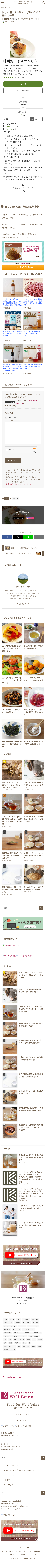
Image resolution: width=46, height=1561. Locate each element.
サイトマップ (8, 1485)
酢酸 (39, 1346)
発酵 (5, 1343)
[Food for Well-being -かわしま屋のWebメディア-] (23, 2)
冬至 (5, 1339)
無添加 (28, 1339)
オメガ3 (35, 1322)
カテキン (6, 1326)
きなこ (18, 1319)
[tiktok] (26, 1303)
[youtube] (28, 1303)
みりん (9, 129)
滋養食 (16, 1339)
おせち (12, 1319)
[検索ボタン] (43, 2)
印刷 (24, 84)
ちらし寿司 (35, 1319)
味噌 (8, 126)
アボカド (17, 1322)
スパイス (13, 1326)
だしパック (26, 1319)
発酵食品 (14, 19)
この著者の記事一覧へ (23, 604)
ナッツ (30, 1326)
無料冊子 (6, 1480)
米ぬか (25, 1343)
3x (40, 119)
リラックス (23, 1336)
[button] (4, 77)
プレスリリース (9, 1475)
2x (36, 119)
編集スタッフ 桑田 (23, 587)
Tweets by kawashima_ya (12, 1377)
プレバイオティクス (28, 1329)
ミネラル (6, 1336)
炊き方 (22, 1339)
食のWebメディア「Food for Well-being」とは (19, 1470)
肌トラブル (26, 1346)
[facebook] (17, 1303)
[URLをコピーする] (39, 537)
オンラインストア (23, 1414)
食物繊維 (6, 1349)
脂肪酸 (34, 1346)
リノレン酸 (14, 1336)
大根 (10, 1339)
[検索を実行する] (41, 908)
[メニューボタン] (2, 2)
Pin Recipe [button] (24, 91)
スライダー (22, 1326)
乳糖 (30, 1336)
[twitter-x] (20, 1303)
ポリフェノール (18, 1333)
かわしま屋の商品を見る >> (23, 267)
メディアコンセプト (10, 1465)
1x (32, 119)
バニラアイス (16, 1329)
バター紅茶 (7, 1329)
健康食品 (36, 1336)
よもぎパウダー (8, 1322)
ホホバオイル (7, 1333)
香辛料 (13, 1349)
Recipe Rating (9, 413)
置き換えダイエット (9, 1346)
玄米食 (40, 1339)
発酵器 (11, 1343)
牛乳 (34, 1339)
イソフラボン (26, 1322)
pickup (5, 1319)
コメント (9, 420)
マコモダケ (28, 1333)
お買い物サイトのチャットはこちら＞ (18, 484)
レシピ (6, 19)
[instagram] (23, 1303)
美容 (19, 1346)
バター (36, 1326)
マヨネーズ (37, 1333)
